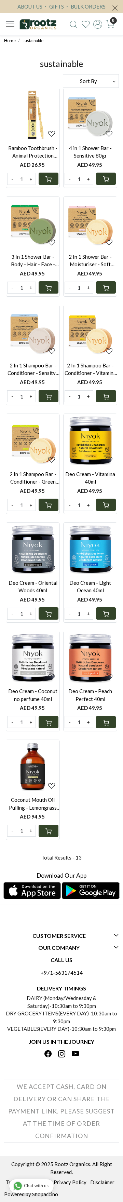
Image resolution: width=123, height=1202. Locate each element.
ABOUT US (29, 6)
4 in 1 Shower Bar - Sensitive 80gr (90, 152)
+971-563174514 (62, 973)
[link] (73, 24)
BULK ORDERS (88, 6)
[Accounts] (98, 24)
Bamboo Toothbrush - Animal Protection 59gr (32, 152)
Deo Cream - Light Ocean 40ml (90, 587)
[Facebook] (48, 1054)
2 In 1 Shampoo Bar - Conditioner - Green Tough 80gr (33, 478)
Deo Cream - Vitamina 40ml (90, 478)
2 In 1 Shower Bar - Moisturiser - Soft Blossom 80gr (90, 261)
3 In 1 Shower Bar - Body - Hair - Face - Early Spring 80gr (33, 261)
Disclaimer (102, 1182)
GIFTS (56, 6)
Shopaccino (45, 1194)
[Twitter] (62, 1054)
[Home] (38, 24)
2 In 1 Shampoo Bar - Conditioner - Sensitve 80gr (33, 369)
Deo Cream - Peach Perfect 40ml (90, 695)
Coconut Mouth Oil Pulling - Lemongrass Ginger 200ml (33, 804)
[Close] (115, 8)
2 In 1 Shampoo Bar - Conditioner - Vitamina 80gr (90, 369)
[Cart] (48, 179)
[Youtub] (75, 1054)
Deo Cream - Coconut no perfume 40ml (32, 695)
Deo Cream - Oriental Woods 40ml (33, 587)
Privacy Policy (70, 1182)
